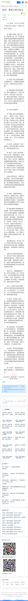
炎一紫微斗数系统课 (15, 467)
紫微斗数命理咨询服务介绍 (8, 557)
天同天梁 (7, 582)
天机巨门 (23, 584)
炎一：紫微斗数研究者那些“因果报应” (7, 402)
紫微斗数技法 (22, 582)
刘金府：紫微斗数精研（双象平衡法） (11, 523)
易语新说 (11, 6)
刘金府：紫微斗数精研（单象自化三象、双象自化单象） (7, 433)
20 (6, 19)
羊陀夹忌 (12, 584)
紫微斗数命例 (16, 582)
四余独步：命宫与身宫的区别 (17, 473)
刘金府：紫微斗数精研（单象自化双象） (12, 520)
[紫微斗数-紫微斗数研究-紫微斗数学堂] (6, 2)
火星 (3, 584)
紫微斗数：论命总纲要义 (8, 525)
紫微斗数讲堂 (18, 592)
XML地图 (24, 592)
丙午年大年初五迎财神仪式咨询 (9, 533)
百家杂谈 (16, 6)
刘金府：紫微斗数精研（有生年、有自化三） (13, 531)
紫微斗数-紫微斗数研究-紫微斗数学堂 (11, 389)
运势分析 (7, 584)
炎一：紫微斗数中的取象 (20, 401)
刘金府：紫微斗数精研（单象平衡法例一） (12, 529)
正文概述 (4, 15)
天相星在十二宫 (17, 584)
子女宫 (12, 582)
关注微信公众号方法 (7, 573)
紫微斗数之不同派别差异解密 (17, 493)
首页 (7, 6)
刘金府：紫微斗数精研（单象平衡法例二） (12, 527)
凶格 (3, 582)
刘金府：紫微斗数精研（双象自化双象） (12, 515)
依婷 (10, 15)
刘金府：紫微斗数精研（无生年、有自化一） (13, 513)
